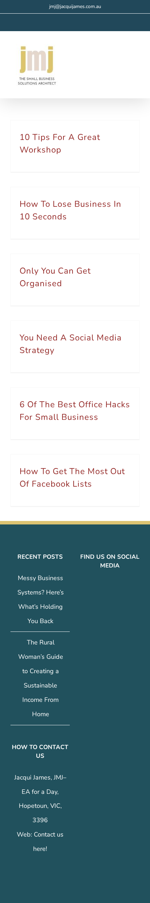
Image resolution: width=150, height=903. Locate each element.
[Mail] (124, 587)
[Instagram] (105, 587)
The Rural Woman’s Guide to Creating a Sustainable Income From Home (40, 678)
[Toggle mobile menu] (137, 51)
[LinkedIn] (115, 587)
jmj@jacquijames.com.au (75, 6)
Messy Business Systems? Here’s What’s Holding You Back (40, 599)
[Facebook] (95, 587)
